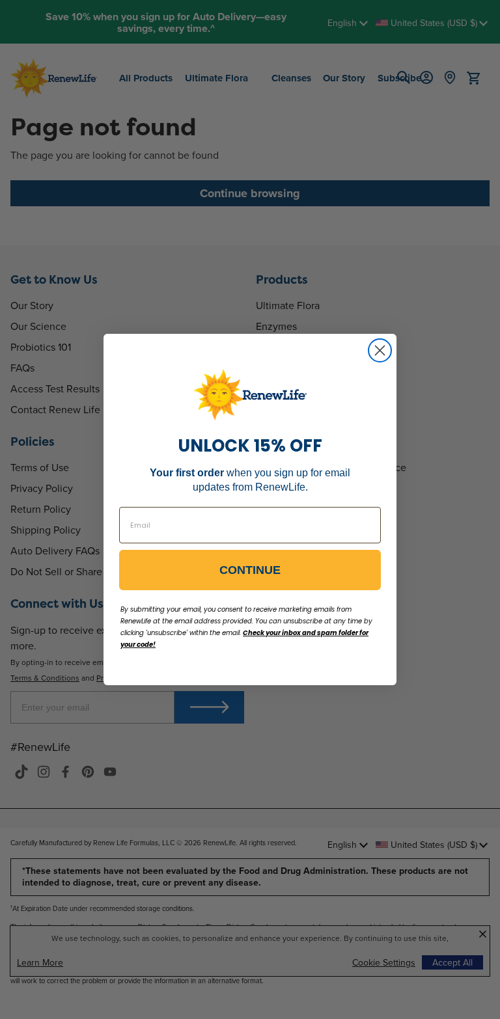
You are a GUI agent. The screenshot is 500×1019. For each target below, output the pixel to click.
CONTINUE (250, 570)
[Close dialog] (379, 350)
